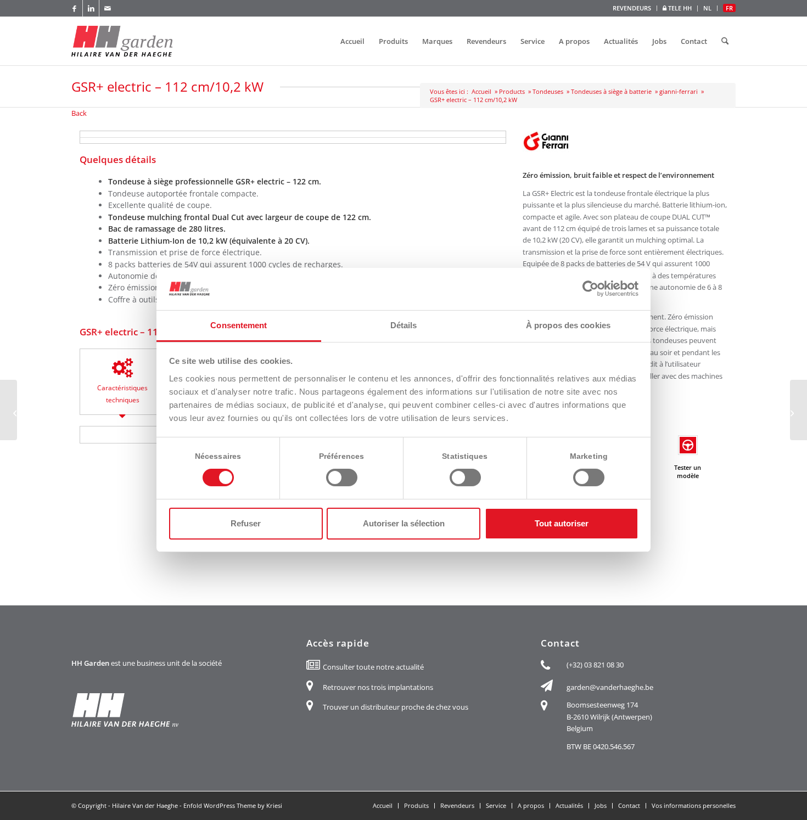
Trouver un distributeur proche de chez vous (395, 707)
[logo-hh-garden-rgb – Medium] (121, 41)
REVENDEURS (632, 8)
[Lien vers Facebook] (74, 8)
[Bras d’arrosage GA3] (798, 410)
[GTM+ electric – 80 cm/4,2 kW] (8, 410)
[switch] (341, 477)
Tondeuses (548, 91)
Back (79, 113)
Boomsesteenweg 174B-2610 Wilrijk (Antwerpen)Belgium (609, 716)
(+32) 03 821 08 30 (595, 665)
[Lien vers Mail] (107, 8)
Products (512, 91)
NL (707, 8)
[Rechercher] (725, 41)
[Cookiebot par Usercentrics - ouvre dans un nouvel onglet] (590, 288)
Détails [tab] (403, 325)
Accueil (481, 91)
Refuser (246, 523)
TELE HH (679, 8)
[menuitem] (632, 8)
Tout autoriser (562, 523)
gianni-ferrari (678, 91)
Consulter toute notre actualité (373, 667)
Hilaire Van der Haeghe (145, 805)
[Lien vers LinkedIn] (91, 8)
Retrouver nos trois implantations (378, 687)
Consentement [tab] (238, 325)
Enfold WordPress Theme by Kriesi (232, 805)
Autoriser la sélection (404, 523)
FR (729, 8)
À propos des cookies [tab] (568, 325)
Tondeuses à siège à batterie (611, 91)
